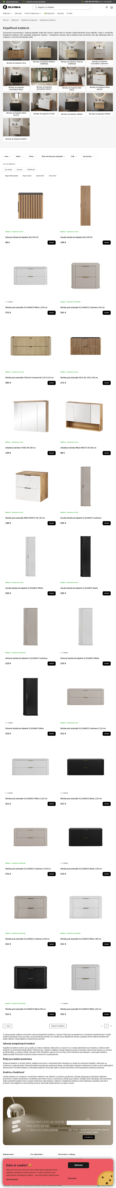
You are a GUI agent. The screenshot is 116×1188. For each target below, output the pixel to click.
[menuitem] (7, 13)
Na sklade (8, 170)
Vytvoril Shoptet (106, 1185)
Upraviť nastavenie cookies (51, 1185)
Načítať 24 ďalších (58, 1026)
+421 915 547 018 (97, 2)
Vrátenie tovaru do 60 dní (35, 2)
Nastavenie (72, 1178)
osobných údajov (92, 1132)
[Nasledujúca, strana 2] (106, 1026)
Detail (51, 242)
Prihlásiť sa (89, 1137)
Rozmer (19, 170)
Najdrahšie (40, 176)
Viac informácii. (12, 1179)
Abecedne (52, 176)
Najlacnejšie (27, 176)
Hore (8, 1026)
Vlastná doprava (12, 2)
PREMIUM (31, 170)
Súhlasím (78, 1165)
